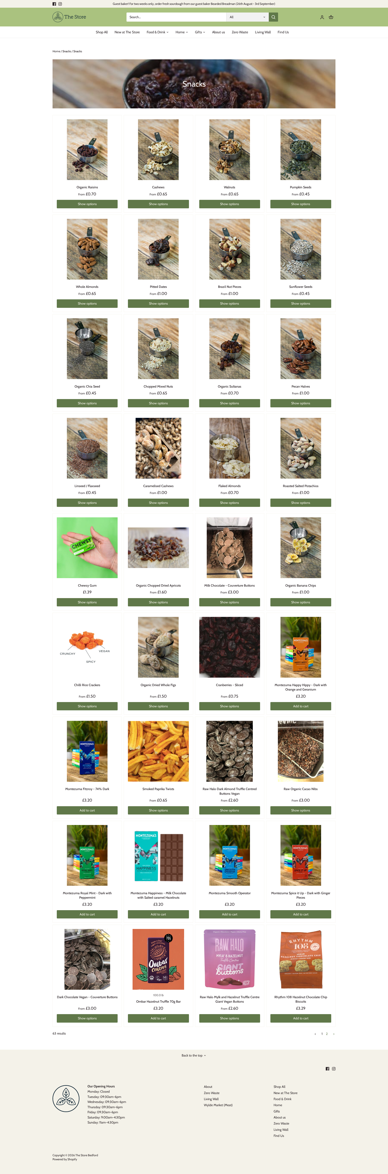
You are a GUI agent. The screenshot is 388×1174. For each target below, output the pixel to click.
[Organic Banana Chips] (300, 547)
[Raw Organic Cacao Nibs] (300, 751)
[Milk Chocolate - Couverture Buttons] (229, 547)
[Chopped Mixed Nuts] (158, 348)
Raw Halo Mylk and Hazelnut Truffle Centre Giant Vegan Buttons (229, 999)
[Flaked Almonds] (229, 448)
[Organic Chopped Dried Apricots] (158, 547)
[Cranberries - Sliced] (229, 647)
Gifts (277, 1111)
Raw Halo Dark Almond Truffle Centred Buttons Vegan (230, 791)
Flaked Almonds (229, 486)
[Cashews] (158, 149)
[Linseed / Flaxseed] (87, 448)
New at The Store (285, 1093)
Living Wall (211, 1099)
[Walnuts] (229, 149)
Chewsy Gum (87, 585)
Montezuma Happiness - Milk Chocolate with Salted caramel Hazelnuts (158, 895)
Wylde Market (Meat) (218, 1105)
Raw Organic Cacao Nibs (301, 789)
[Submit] (273, 17)
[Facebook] (54, 4)
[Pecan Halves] (300, 348)
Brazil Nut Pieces (229, 287)
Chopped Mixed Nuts (158, 386)
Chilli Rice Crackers (87, 685)
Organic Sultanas (229, 386)
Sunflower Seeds (300, 287)
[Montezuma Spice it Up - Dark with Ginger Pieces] (300, 855)
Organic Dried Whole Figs (158, 685)
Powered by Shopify (65, 1159)
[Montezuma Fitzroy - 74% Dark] (87, 751)
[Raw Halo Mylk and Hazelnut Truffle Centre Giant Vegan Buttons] (229, 959)
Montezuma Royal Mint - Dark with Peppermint (87, 895)
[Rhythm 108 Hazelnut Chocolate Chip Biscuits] (300, 959)
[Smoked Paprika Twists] (158, 751)
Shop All (279, 1087)
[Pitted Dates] (158, 249)
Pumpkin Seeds (300, 187)
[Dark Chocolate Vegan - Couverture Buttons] (87, 959)
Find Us (279, 1136)
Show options (87, 204)
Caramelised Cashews (158, 486)
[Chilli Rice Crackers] (87, 647)
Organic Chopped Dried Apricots (158, 585)
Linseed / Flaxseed (87, 486)
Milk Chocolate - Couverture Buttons (229, 585)
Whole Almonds (87, 287)
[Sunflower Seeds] (300, 249)
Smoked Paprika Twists (158, 789)
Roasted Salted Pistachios (300, 486)
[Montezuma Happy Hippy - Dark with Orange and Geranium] (300, 647)
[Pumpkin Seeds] (300, 149)
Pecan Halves (301, 386)
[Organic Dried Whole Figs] (158, 647)
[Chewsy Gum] (87, 547)
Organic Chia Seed (87, 386)
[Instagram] (60, 4)
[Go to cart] (331, 17)
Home (278, 1105)
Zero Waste (211, 1093)
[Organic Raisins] (87, 149)
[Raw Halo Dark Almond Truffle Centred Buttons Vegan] (229, 751)
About (208, 1087)
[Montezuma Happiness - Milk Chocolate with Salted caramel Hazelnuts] (158, 855)
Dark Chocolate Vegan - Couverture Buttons (87, 997)
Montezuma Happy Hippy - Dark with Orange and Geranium (301, 687)
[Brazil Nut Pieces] (229, 249)
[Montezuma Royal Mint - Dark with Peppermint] (87, 855)
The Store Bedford (86, 1155)
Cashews (158, 187)
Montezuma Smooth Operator (230, 893)
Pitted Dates (158, 287)
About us (280, 1117)
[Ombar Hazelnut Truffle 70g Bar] (158, 959)
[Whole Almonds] (87, 249)
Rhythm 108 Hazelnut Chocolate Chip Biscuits (300, 999)
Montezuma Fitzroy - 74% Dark (87, 789)
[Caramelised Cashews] (158, 448)
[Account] (322, 17)
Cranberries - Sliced (229, 685)
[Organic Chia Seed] (87, 348)
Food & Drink (282, 1099)
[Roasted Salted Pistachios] (300, 448)
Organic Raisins (87, 187)
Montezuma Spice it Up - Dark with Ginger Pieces (300, 895)
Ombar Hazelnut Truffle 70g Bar (158, 1001)
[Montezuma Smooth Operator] (229, 855)
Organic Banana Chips (300, 585)
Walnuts (229, 187)
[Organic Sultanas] (229, 348)
